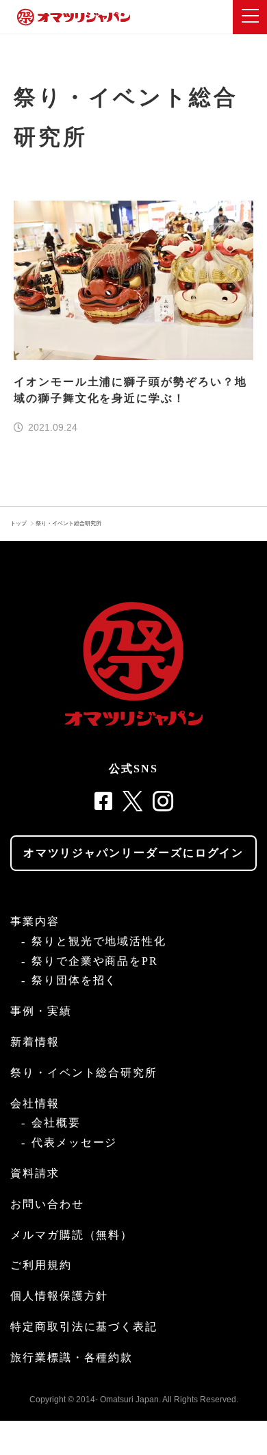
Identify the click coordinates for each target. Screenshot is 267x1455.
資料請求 (35, 1173)
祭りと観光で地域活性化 (98, 941)
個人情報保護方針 (59, 1296)
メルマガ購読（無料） (71, 1235)
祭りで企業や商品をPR (94, 961)
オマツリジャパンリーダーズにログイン (133, 853)
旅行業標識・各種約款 (71, 1357)
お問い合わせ (47, 1204)
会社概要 (56, 1122)
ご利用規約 (41, 1265)
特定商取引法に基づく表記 (83, 1326)
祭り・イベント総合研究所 (68, 523)
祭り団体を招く (74, 980)
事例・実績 (41, 1011)
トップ (18, 523)
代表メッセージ (74, 1142)
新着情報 (35, 1042)
